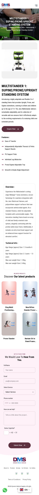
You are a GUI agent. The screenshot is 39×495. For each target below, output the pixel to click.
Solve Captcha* (9, 428)
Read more (13, 292)
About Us (6, 468)
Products (12, 468)
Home (5, 27)
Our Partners (25, 468)
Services (18, 468)
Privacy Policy (27, 479)
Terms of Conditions (14, 479)
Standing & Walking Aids (17, 27)
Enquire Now (11, 129)
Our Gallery (32, 468)
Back (5, 37)
